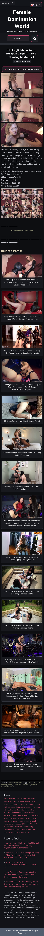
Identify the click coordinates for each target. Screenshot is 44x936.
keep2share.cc (23, 821)
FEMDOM (19, 799)
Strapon (14, 821)
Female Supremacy (19, 829)
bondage (4, 785)
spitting (13, 832)
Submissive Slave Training (23, 826)
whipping (7, 818)
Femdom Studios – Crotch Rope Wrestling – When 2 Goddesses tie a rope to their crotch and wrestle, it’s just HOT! (21, 855)
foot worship (20, 807)
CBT (26, 804)
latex (20, 785)
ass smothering (23, 832)
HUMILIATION (25, 801)
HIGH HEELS (32, 818)
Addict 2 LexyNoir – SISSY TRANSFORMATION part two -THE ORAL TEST (20, 865)
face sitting (30, 810)
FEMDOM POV (18, 815)
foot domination (17, 813)
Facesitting (7, 829)
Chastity (7, 821)
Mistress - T (26, 785)
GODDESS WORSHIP (29, 824)
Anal (36, 815)
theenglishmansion (7, 787)
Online (6, 804)
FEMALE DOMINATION (11, 801)
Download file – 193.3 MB (22, 230)
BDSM (39, 783)
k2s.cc (33, 801)
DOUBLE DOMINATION (19, 818)
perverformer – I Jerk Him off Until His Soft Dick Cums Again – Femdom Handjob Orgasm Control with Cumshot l (21, 845)
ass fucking (32, 783)
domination (8, 815)
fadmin (27, 61)
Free (22, 804)
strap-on (34, 785)
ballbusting (12, 810)
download (17, 824)
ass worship (8, 826)
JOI (9, 832)
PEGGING (7, 813)
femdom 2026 (29, 815)
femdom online (9, 799)
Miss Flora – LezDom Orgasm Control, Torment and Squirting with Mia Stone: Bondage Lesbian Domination (20, 874)
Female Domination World (22, 19)
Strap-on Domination (15, 783)
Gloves (15, 785)
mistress (32, 813)
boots (10, 785)
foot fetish (21, 810)
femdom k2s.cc (28, 799)
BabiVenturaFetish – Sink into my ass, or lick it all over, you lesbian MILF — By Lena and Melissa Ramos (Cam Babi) (21, 884)
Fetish (30, 829)
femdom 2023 (15, 804)
